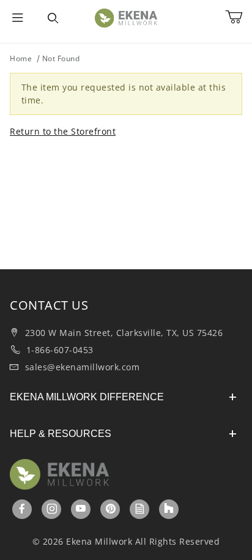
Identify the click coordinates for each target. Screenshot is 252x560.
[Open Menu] (17, 18)
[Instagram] (52, 508)
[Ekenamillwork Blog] (140, 508)
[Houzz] (169, 509)
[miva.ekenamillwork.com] (126, 17)
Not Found (61, 58)
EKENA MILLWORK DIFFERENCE (87, 397)
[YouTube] (81, 508)
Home (21, 58)
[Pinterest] (110, 508)
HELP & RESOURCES (60, 433)
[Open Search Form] (52, 18)
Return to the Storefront (63, 131)
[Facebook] (22, 508)
